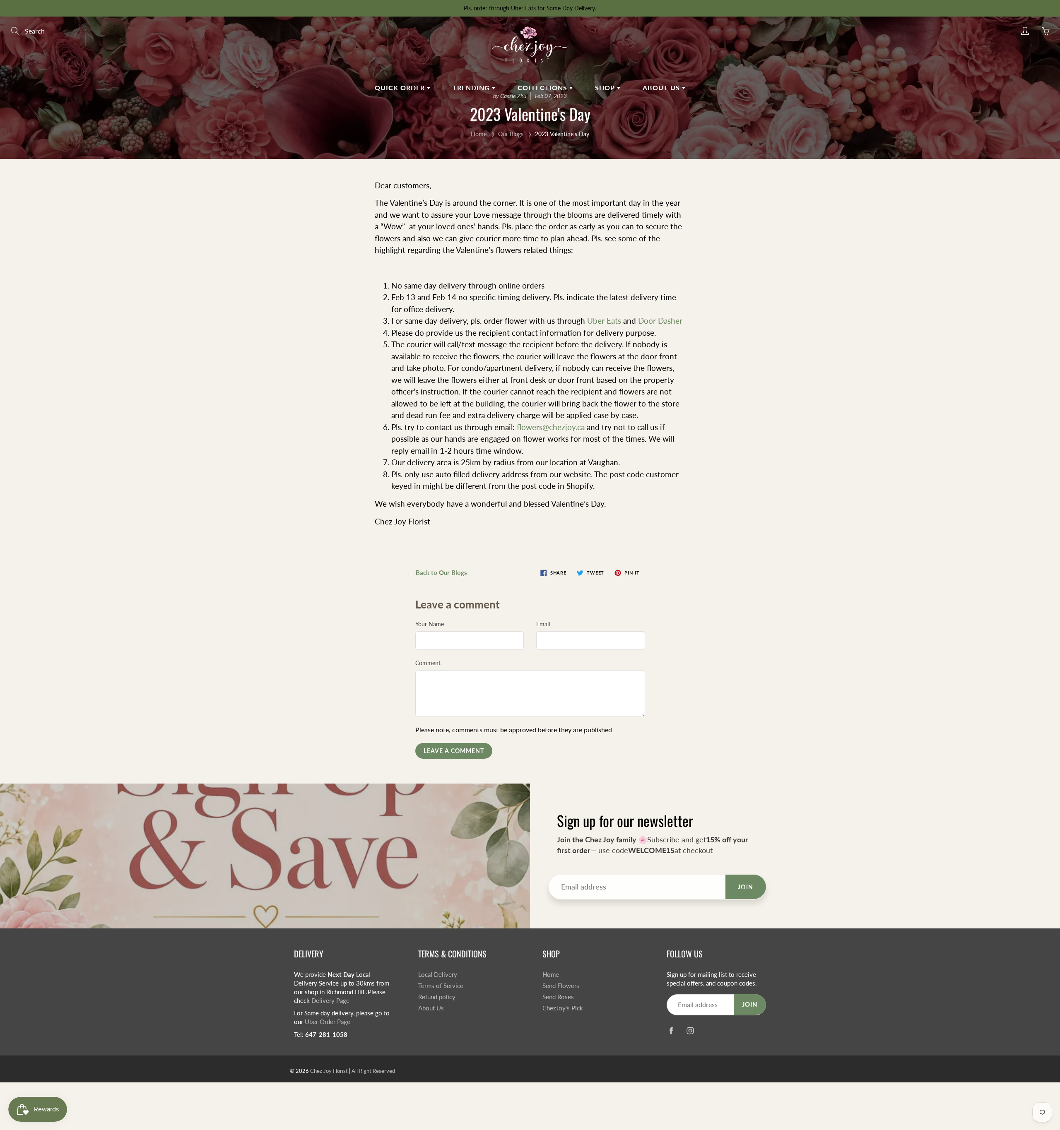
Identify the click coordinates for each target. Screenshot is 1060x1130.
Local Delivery (437, 974)
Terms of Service (440, 985)
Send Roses (558, 996)
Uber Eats (605, 320)
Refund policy (436, 996)
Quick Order (401, 87)
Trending (472, 87)
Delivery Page (330, 1000)
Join (746, 886)
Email (543, 624)
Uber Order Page (327, 1021)
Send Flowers (560, 985)
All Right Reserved (373, 1070)
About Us (431, 1008)
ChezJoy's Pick (562, 1008)
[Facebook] (671, 1031)
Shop (606, 87)
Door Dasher (660, 320)
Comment (428, 662)
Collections (543, 87)
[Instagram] (690, 1031)
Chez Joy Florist (329, 1070)
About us (662, 87)
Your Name (429, 624)
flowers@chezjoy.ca (551, 427)
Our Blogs (510, 133)
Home (479, 133)
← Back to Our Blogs (436, 572)
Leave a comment (454, 750)
